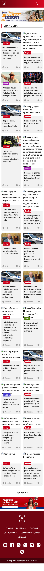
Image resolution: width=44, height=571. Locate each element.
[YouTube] (5, 545)
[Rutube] (32, 545)
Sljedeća (21, 492)
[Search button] (36, 3)
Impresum (21, 528)
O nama (9, 528)
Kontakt (33, 528)
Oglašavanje (11, 533)
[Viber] (22, 552)
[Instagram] (19, 545)
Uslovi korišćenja (30, 533)
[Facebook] (12, 545)
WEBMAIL (22, 537)
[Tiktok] (39, 545)
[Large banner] (22, 16)
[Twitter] (25, 545)
